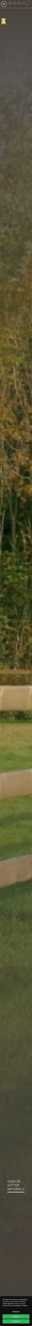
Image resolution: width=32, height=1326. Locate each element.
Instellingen (16, 1311)
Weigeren (16, 1316)
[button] (24, 3)
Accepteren (16, 1321)
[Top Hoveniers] (3, 22)
